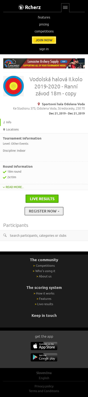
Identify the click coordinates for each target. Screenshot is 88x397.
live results (42, 199)
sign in (44, 49)
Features (44, 298)
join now (44, 40)
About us (44, 276)
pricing (44, 24)
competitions (44, 31)
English (44, 378)
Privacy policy (44, 386)
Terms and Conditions (44, 391)
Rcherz (33, 7)
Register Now (43, 211)
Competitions (44, 265)
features (44, 17)
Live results (44, 304)
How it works (44, 293)
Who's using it (44, 271)
